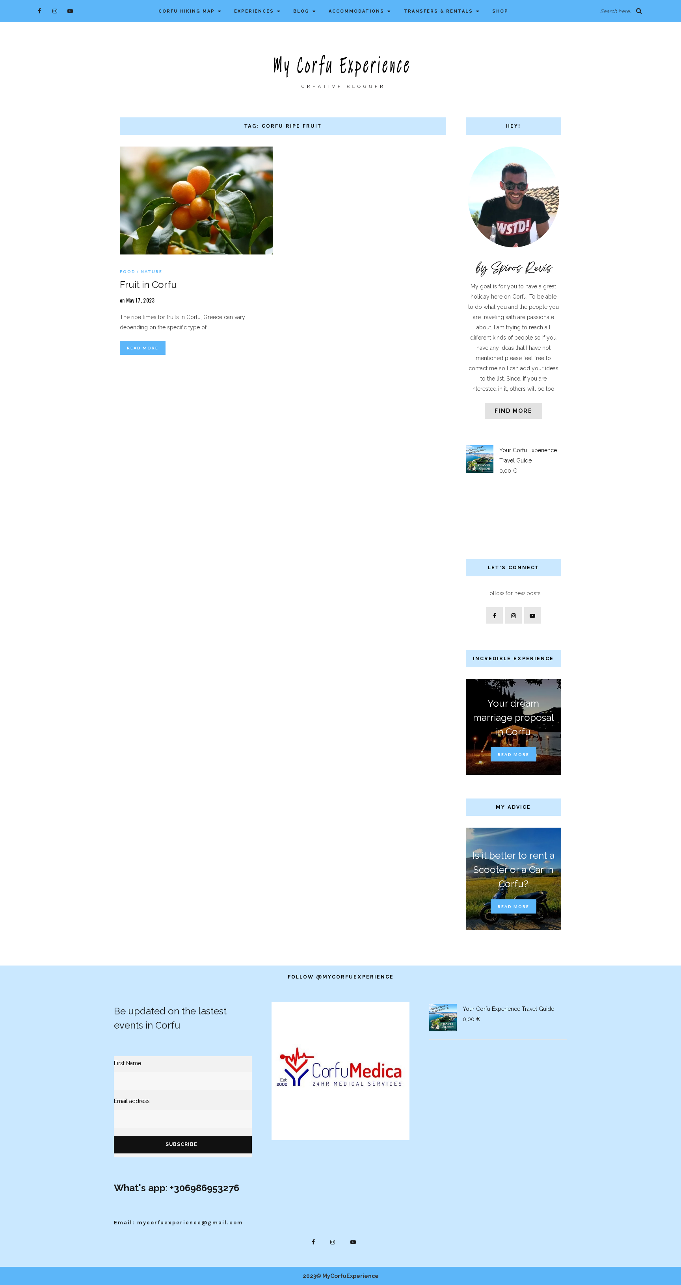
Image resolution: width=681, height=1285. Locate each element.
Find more (513, 411)
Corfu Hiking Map (186, 11)
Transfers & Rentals (438, 11)
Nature (151, 271)
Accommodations (356, 11)
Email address (132, 1101)
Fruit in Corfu (148, 284)
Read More (142, 347)
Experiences (254, 11)
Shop (500, 11)
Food (128, 271)
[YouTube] (70, 11)
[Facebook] (39, 11)
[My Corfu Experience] (340, 71)
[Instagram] (55, 11)
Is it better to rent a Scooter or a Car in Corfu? (513, 869)
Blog (301, 11)
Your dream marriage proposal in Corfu (513, 717)
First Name (127, 1063)
